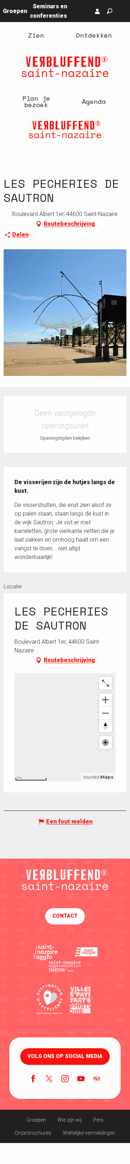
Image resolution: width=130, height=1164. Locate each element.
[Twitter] (49, 1079)
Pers (98, 1120)
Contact (65, 916)
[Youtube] (81, 1079)
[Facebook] (33, 1079)
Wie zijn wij (69, 1120)
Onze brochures (33, 1133)
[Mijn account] (97, 11)
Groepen (36, 1120)
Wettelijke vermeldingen (89, 1133)
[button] (109, 11)
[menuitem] (36, 35)
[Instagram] (65, 1079)
